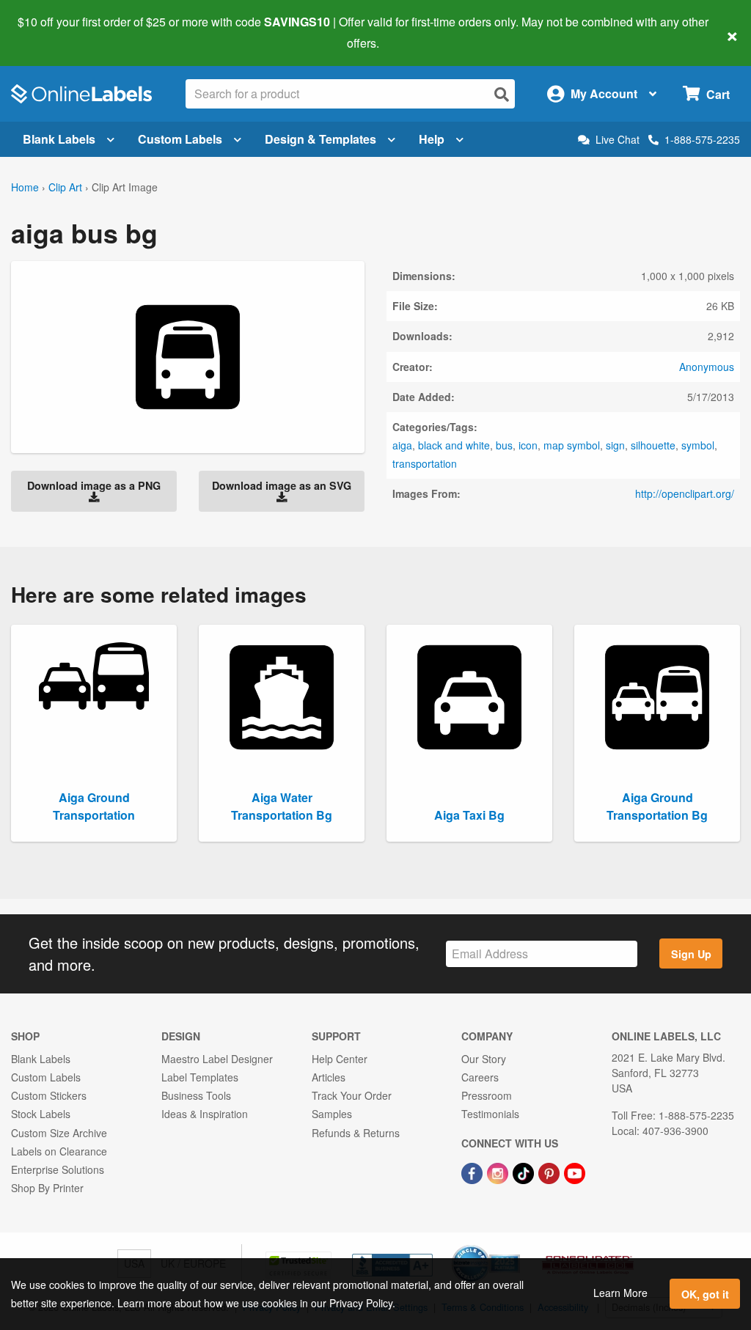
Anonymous (706, 366)
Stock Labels (40, 1113)
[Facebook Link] (473, 1171)
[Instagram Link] (499, 1171)
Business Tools (196, 1095)
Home (25, 187)
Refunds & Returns (356, 1132)
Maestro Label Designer (217, 1058)
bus (504, 445)
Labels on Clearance (59, 1151)
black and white (454, 445)
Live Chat (618, 139)
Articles (328, 1077)
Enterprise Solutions (57, 1169)
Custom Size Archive (59, 1132)
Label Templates (199, 1077)
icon (528, 445)
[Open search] (501, 94)
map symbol (571, 445)
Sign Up (691, 954)
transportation (424, 463)
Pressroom (486, 1095)
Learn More (620, 1292)
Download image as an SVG (281, 485)
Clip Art (65, 187)
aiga (402, 445)
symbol (697, 445)
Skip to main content (53, 32)
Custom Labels (180, 139)
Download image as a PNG (94, 485)
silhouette (653, 445)
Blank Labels (59, 139)
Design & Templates (320, 139)
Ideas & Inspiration (204, 1113)
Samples (332, 1113)
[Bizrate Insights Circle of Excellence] (514, 1246)
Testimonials (490, 1113)
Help (431, 139)
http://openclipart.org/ (684, 493)
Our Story (483, 1058)
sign (615, 445)
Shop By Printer (47, 1187)
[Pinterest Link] (550, 1171)
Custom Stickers (49, 1095)
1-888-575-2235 (702, 139)
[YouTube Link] (574, 1171)
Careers (480, 1077)
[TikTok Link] (525, 1171)
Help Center (339, 1058)
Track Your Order (352, 1095)
